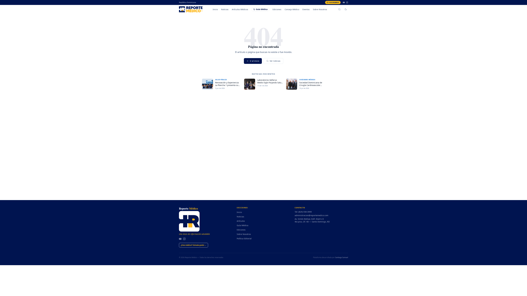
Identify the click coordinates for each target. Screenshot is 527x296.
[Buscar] (339, 9)
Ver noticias (275, 61)
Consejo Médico (292, 9)
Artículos (241, 221)
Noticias (225, 9)
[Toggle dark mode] (345, 9)
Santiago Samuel (341, 257)
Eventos (306, 9)
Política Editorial (244, 238)
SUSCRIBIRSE (334, 2)
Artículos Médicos (240, 9)
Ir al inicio (254, 61)
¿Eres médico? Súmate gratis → (193, 245)
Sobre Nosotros (320, 9)
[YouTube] (344, 2)
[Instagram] (347, 2)
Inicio (215, 9)
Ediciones (277, 9)
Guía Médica (261, 9)
